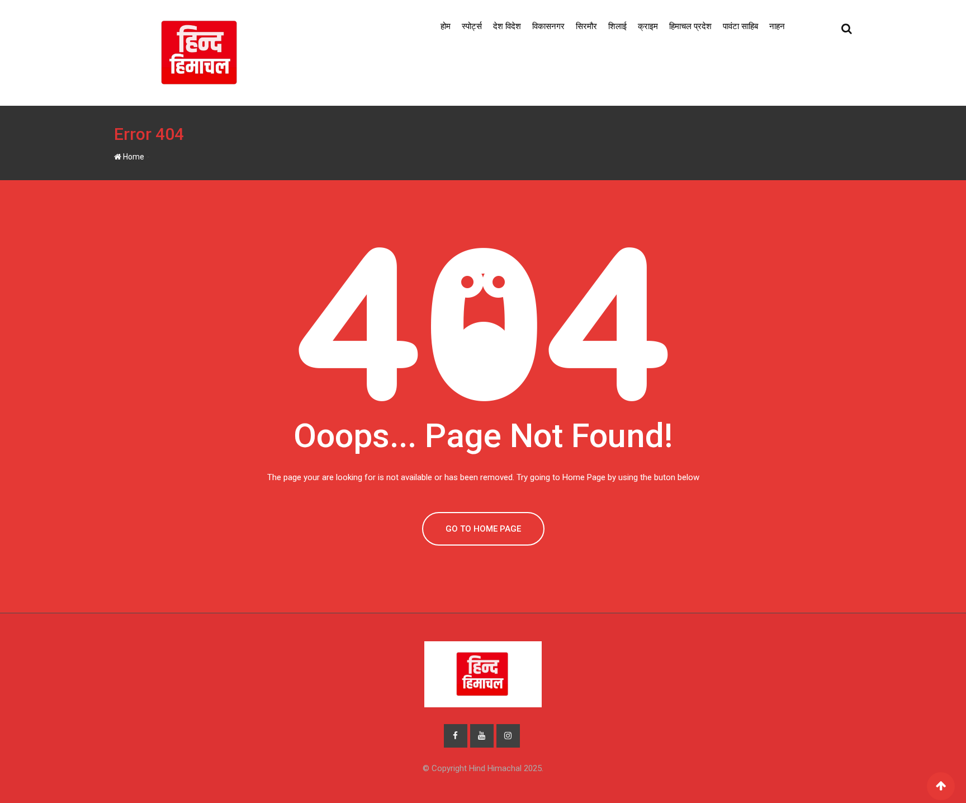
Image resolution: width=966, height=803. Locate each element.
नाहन (777, 26)
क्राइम (648, 26)
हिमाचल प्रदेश (690, 26)
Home (132, 156)
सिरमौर (586, 26)
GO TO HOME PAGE (483, 529)
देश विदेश (507, 26)
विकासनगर (548, 26)
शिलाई (617, 26)
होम (446, 26)
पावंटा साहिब (740, 26)
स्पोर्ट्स (472, 26)
